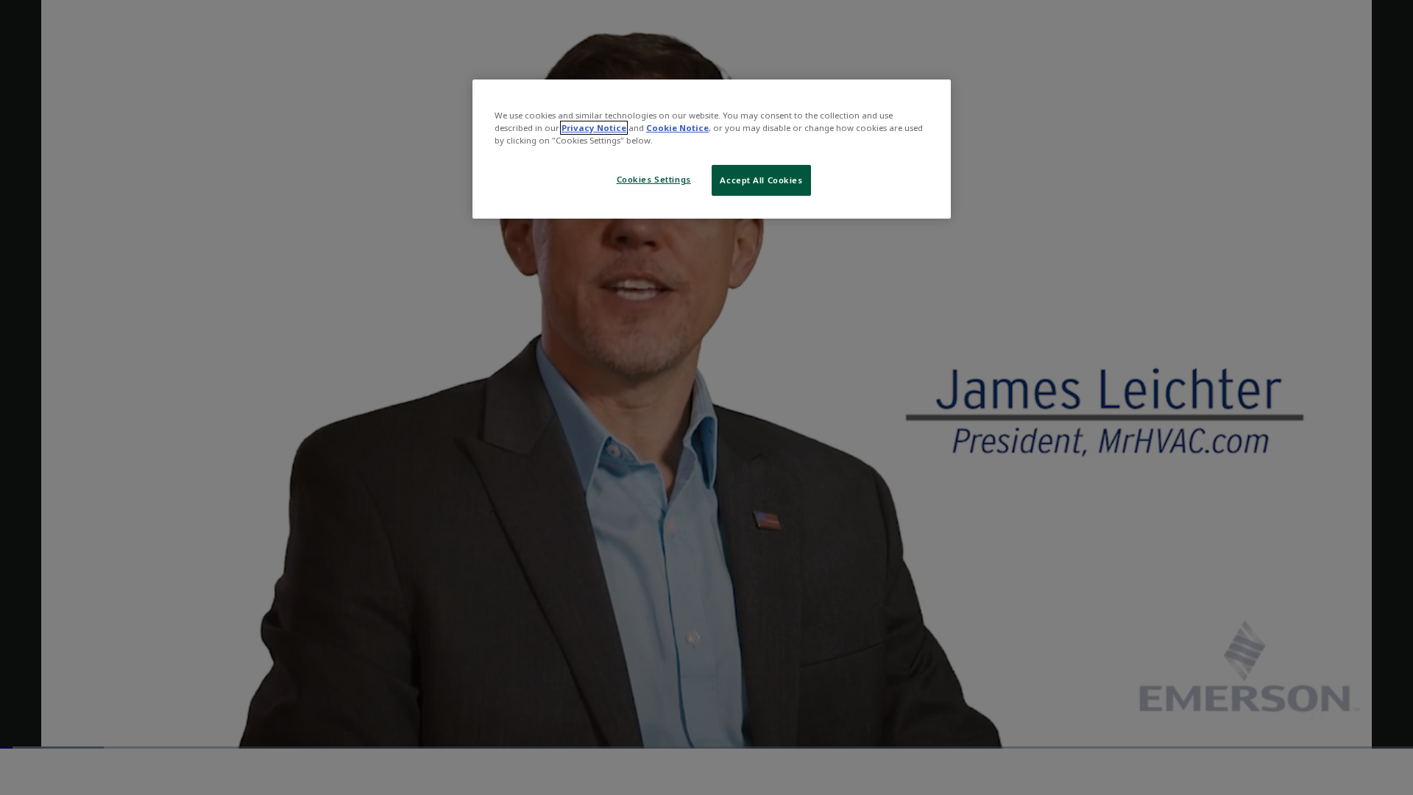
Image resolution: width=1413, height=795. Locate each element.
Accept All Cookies (761, 180)
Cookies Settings (654, 179)
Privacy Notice (594, 127)
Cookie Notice (677, 127)
